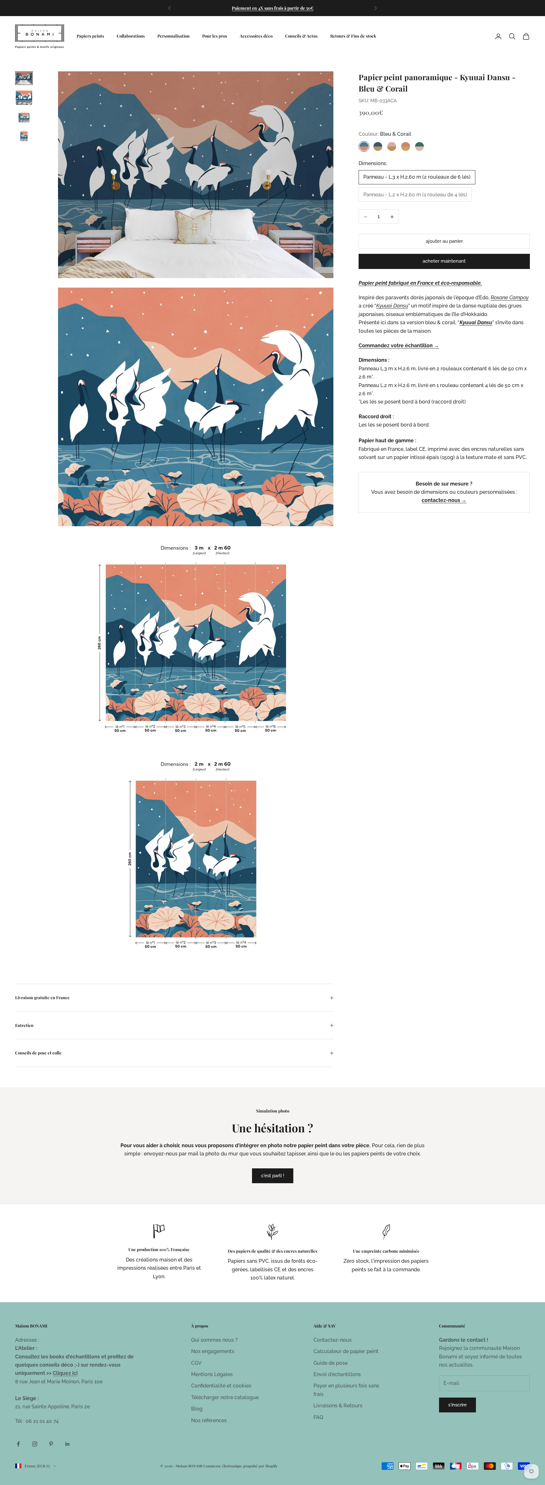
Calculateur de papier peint (346, 1351)
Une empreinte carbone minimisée (386, 1251)
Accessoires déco (256, 36)
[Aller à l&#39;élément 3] (24, 117)
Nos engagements (212, 1351)
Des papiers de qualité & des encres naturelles (272, 1251)
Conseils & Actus (301, 36)
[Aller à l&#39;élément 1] (24, 78)
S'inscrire (457, 1405)
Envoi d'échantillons (337, 1374)
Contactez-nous (333, 1340)
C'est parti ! (272, 1175)
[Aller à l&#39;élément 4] (24, 136)
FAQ (318, 1417)
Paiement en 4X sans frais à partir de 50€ (273, 8)
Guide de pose (331, 1363)
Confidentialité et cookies (221, 1386)
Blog (196, 1409)
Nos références (209, 1420)
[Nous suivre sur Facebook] (18, 1444)
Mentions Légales (212, 1374)
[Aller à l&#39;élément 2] (24, 97)
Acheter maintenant (444, 261)
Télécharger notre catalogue (225, 1397)
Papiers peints (90, 36)
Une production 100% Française (159, 1249)
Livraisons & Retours (338, 1406)
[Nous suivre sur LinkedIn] (67, 1444)
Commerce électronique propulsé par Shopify (240, 1466)
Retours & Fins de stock (353, 36)
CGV (196, 1363)
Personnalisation (173, 36)
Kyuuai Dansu (476, 323)
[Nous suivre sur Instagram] (35, 1444)
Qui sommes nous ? (214, 1340)
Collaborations (131, 36)
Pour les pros (214, 36)
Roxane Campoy (510, 298)
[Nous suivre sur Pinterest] (51, 1444)
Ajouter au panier (444, 241)
